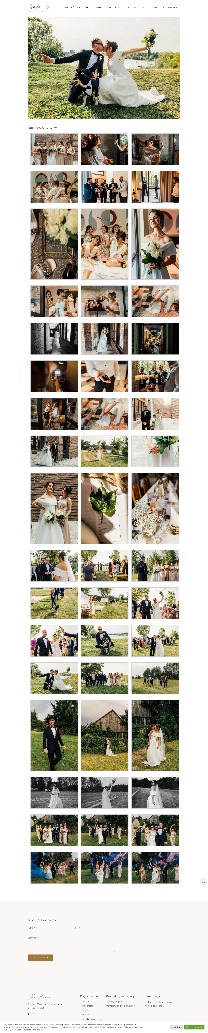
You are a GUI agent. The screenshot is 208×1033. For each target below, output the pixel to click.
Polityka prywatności (92, 1019)
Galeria (159, 7)
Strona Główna (69, 7)
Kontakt (173, 7)
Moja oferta (104, 7)
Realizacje (132, 7)
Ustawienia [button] (176, 1027)
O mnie (88, 7)
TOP (203, 883)
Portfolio (86, 1010)
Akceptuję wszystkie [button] (194, 1027)
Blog (118, 7)
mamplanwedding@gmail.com (120, 1005)
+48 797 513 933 (114, 1002)
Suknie (146, 7)
